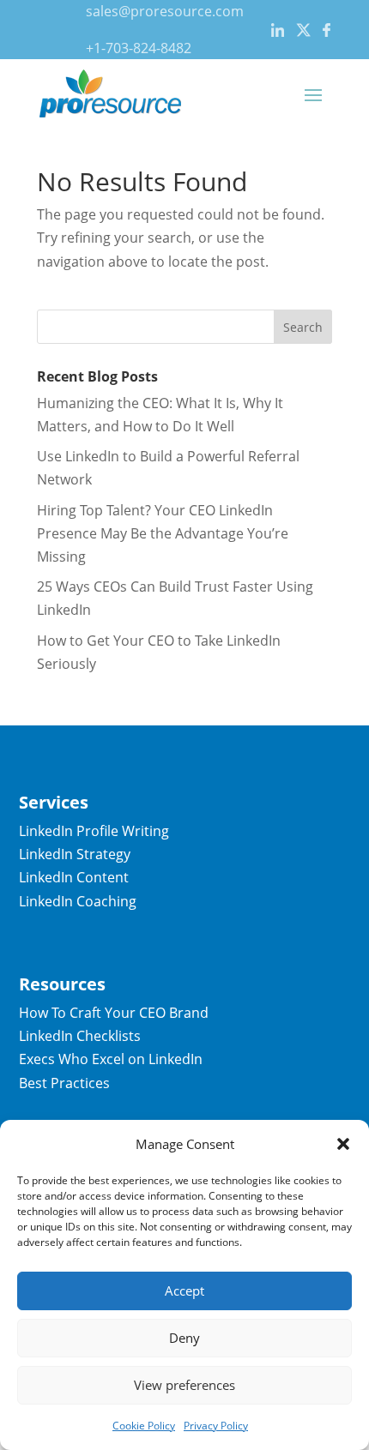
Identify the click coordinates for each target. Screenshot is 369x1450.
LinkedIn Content (74, 877)
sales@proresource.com (165, 11)
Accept (184, 1290)
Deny (184, 1337)
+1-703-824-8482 (138, 48)
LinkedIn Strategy (74, 854)
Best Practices (64, 1083)
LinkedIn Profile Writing (94, 830)
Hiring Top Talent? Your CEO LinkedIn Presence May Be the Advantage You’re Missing (162, 533)
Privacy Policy (216, 1425)
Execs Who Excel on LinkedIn (111, 1059)
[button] (343, 1143)
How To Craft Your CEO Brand (114, 1012)
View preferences (184, 1384)
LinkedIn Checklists (80, 1035)
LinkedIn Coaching (77, 901)
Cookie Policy (143, 1425)
